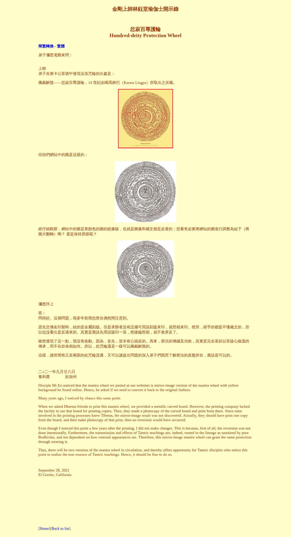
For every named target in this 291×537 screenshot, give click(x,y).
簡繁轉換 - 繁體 (51, 46)
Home (44, 528)
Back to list (60, 528)
